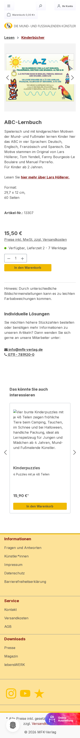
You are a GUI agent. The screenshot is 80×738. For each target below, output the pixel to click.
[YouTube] (25, 693)
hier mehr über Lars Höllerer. (45, 177)
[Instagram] (11, 693)
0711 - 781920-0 (20, 354)
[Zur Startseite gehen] (40, 25)
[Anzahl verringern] (8, 258)
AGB (8, 626)
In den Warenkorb (27, 267)
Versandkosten (16, 618)
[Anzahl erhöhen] (22, 258)
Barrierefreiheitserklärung (25, 581)
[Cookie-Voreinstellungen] (12, 725)
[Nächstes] (72, 77)
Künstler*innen (16, 556)
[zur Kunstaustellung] (62, 719)
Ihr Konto (67, 6)
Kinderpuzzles (26, 468)
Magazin (11, 656)
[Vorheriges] (7, 77)
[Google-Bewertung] (39, 693)
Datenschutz (14, 573)
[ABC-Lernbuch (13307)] (40, 77)
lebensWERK (14, 665)
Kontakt (10, 609)
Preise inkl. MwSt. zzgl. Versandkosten (35, 239)
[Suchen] (41, 6)
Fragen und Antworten (22, 548)
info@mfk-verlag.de (25, 349)
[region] (40, 77)
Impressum (13, 565)
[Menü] (9, 6)
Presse (9, 648)
